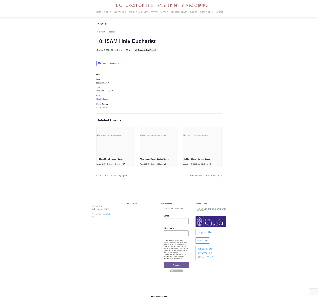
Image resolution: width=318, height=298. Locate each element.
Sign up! (176, 265)
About (108, 12)
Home (98, 12)
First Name (169, 228)
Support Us (207, 12)
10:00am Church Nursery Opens (110, 159)
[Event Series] (124, 164)
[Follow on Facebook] (94, 223)
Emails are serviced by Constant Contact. (174, 257)
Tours (193, 12)
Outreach (120, 12)
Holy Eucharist (102, 99)
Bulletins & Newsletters (144, 12)
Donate (202, 240)
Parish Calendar (102, 107)
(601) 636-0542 (104, 214)
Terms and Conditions (159, 296)
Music (219, 12)
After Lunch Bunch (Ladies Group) (154, 159)
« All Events (102, 23)
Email (94, 217)
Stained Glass (179, 12)
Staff (164, 12)
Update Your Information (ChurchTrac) (205, 253)
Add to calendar (109, 63)
